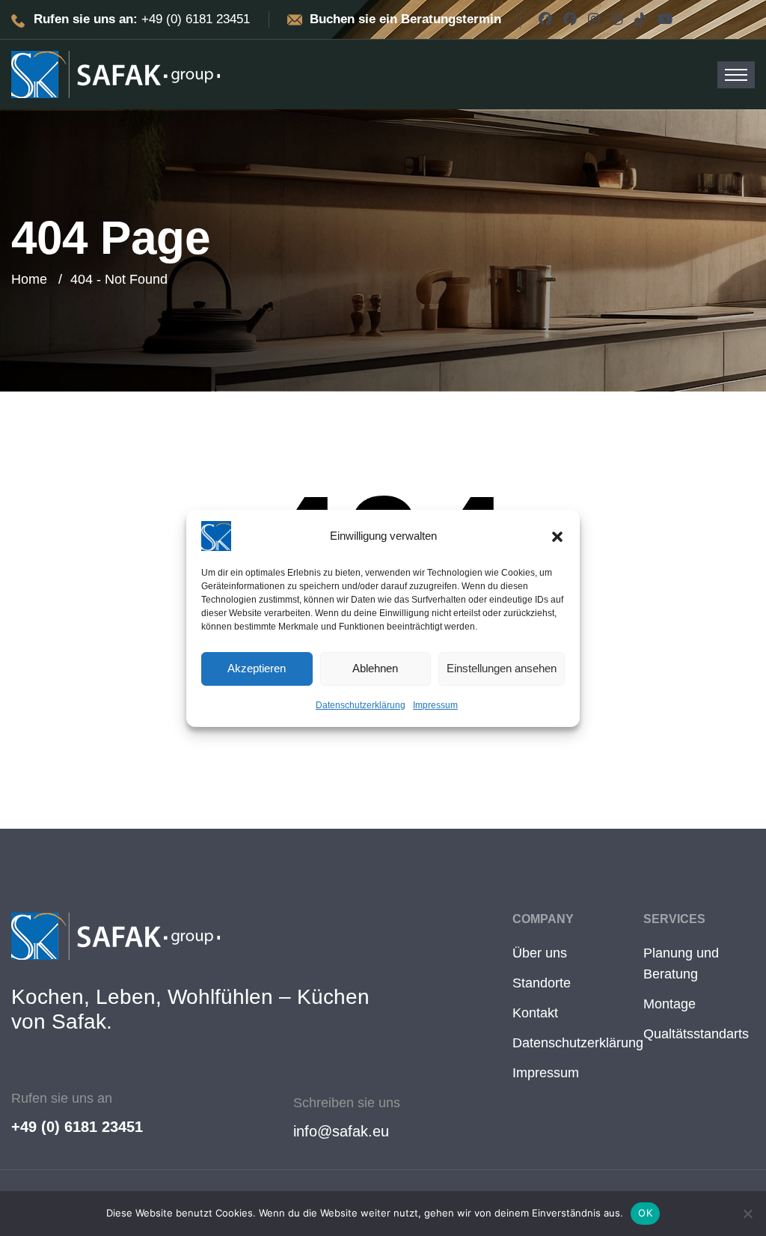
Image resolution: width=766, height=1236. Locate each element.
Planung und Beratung (681, 963)
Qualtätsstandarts (696, 1033)
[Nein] (747, 1213)
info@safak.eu (341, 1131)
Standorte (541, 982)
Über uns (539, 953)
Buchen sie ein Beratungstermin (405, 19)
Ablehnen (375, 668)
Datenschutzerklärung (360, 705)
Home (29, 279)
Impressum (435, 705)
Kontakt (535, 1012)
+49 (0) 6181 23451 (77, 1126)
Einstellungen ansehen (502, 668)
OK (645, 1213)
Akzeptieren (256, 668)
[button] (557, 536)
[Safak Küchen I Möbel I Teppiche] (115, 73)
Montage (669, 1003)
